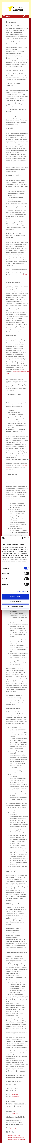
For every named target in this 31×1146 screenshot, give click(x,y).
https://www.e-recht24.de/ (14, 1135)
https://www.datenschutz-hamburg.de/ (16, 1139)
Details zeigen (21, 591)
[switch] (26, 573)
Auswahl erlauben (15, 601)
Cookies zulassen (15, 596)
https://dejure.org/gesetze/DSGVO (16, 1137)
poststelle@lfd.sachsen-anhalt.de (18, 1128)
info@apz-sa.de (14, 1094)
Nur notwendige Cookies (15, 606)
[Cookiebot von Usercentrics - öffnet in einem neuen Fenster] (22, 538)
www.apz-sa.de (15, 1096)
